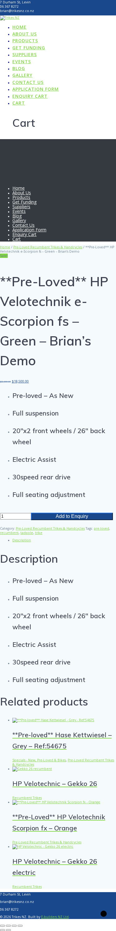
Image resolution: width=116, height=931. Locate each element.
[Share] (14, 926)
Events (21, 61)
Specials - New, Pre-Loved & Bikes (39, 760)
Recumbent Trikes (27, 798)
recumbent (9, 533)
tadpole (26, 533)
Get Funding (28, 48)
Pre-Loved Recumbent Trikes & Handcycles (47, 247)
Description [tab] (21, 540)
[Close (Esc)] (20, 926)
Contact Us (28, 82)
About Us (24, 34)
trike (38, 533)
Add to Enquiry (72, 516)
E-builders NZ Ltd (55, 917)
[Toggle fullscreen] (8, 926)
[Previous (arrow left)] (2, 930)
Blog (18, 68)
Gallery (22, 75)
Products (25, 40)
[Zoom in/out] (2, 926)
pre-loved (101, 528)
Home (19, 27)
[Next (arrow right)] (8, 930)
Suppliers (24, 54)
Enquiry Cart (30, 96)
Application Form (35, 89)
